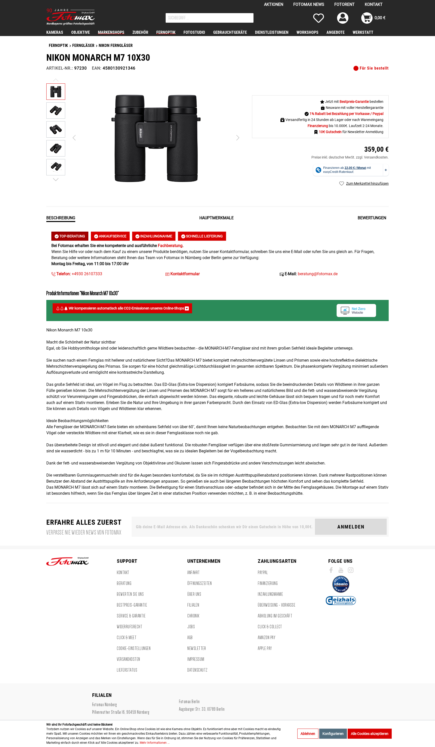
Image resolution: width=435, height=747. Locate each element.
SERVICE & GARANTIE (131, 615)
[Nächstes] (238, 138)
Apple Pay (265, 648)
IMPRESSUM (195, 659)
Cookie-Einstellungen (134, 648)
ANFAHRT (193, 572)
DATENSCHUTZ (197, 670)
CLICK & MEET (126, 637)
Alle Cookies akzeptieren (369, 734)
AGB (190, 637)
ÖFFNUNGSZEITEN (199, 583)
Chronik (193, 615)
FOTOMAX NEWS (308, 4)
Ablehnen (308, 734)
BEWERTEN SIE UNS (130, 594)
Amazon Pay (266, 637)
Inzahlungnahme (270, 594)
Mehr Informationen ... (155, 742)
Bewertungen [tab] (372, 217)
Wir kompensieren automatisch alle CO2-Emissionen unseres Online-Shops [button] (126, 308)
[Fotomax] (77, 16)
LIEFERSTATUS (127, 670)
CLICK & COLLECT (270, 626)
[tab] (60, 217)
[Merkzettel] (319, 18)
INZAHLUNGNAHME (155, 236)
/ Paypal (376, 114)
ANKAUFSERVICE (112, 236)
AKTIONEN (273, 4)
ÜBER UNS (194, 594)
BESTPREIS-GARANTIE (132, 605)
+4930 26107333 (78, 273)
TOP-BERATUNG (72, 236)
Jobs (191, 626)
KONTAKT (374, 4)
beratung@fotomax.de (318, 273)
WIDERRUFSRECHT (129, 626)
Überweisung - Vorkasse (276, 605)
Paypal (263, 572)
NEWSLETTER (196, 648)
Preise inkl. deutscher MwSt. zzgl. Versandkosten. (350, 157)
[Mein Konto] (343, 18)
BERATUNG (124, 583)
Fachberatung (170, 245)
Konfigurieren (333, 734)
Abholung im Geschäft (275, 615)
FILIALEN (193, 605)
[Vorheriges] (74, 138)
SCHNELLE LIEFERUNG (204, 236)
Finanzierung (268, 583)
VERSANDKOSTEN (128, 659)
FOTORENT (344, 4)
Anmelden (351, 527)
